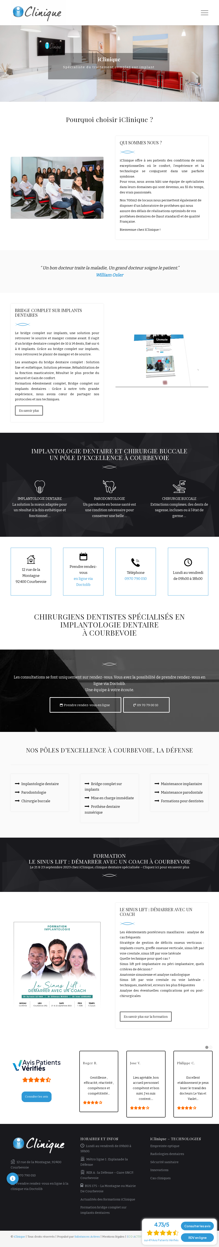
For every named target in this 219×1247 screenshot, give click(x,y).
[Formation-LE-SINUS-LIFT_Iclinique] (57, 965)
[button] (13, 1179)
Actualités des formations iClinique (107, 1199)
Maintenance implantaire (181, 784)
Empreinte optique (164, 1146)
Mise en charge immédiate (112, 798)
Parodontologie (33, 792)
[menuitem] (203, 12)
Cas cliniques (160, 1178)
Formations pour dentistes (182, 801)
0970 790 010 (136, 578)
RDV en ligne (197, 1237)
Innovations (159, 1170)
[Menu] (203, 12)
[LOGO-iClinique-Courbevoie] (38, 12)
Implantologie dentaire (40, 784)
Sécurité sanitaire (164, 1162)
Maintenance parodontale (182, 792)
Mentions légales (113, 1236)
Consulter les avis (197, 1226)
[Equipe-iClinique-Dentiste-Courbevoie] (57, 188)
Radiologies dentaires (167, 1154)
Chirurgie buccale (35, 801)
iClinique (19, 1236)
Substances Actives (87, 1236)
